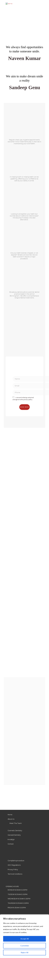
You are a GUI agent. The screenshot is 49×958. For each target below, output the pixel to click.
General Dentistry (14, 835)
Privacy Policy (13, 869)
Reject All (24, 952)
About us (11, 819)
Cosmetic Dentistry (15, 830)
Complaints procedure (16, 861)
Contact (11, 844)
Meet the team (16, 823)
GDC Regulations (14, 865)
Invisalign (11, 839)
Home (10, 815)
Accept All (24, 939)
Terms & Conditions (15, 874)
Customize (24, 945)
